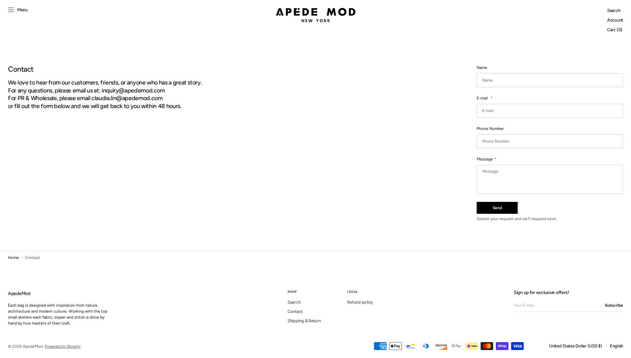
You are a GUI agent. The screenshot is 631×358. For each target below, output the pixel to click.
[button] (613, 11)
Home (13, 257)
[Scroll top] (621, 348)
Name (482, 67)
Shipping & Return (304, 320)
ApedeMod (33, 346)
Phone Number (490, 128)
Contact (295, 311)
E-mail (483, 98)
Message (485, 159)
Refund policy (360, 302)
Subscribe (614, 305)
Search (294, 302)
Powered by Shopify (62, 346)
